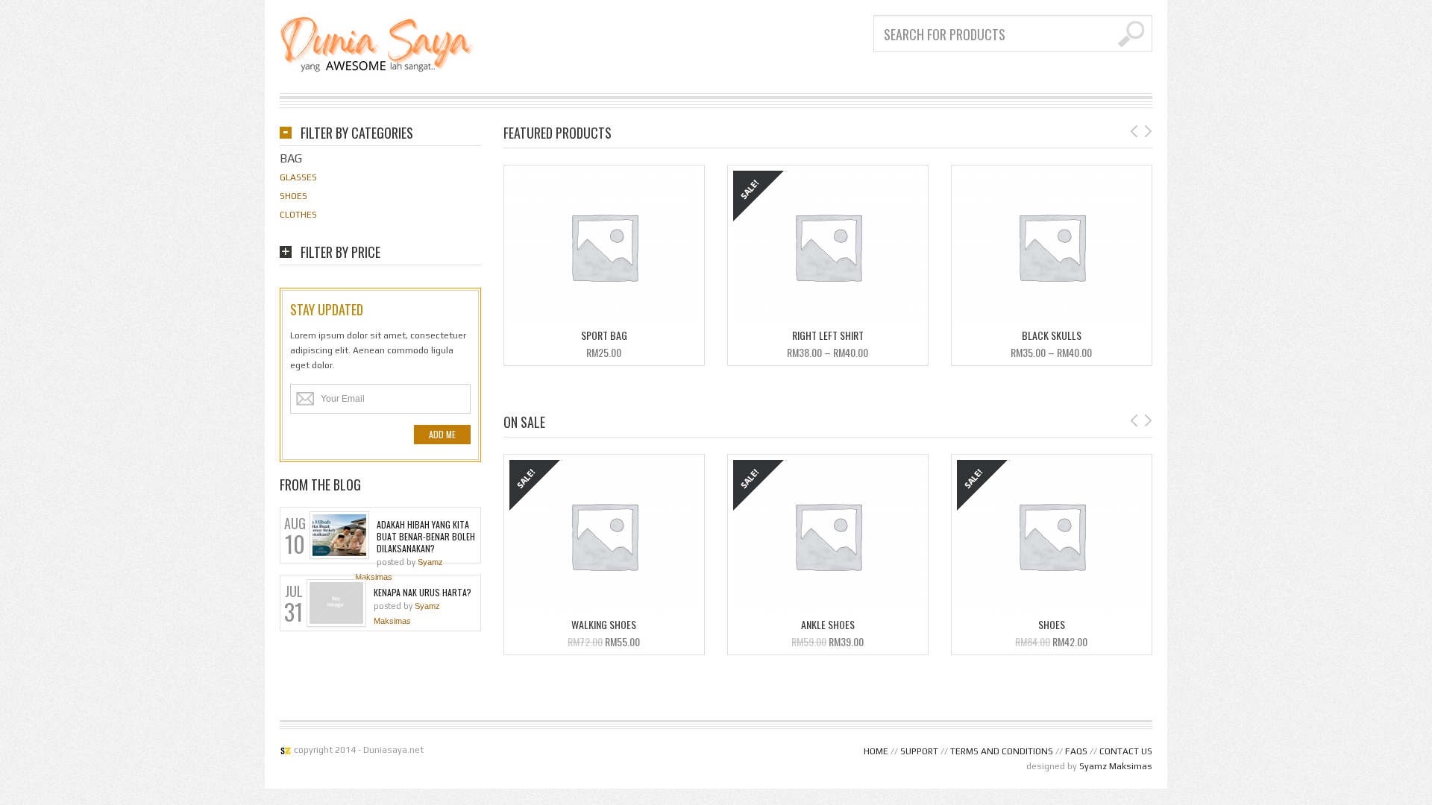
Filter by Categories (357, 133)
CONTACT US (1125, 751)
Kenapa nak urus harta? (422, 593)
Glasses (298, 177)
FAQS (1076, 751)
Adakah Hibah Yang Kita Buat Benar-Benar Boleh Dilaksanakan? (426, 537)
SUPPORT (919, 751)
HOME (876, 751)
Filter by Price (340, 253)
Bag (291, 158)
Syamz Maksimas (1115, 766)
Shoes (293, 196)
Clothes (298, 214)
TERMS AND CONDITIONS (1001, 751)
